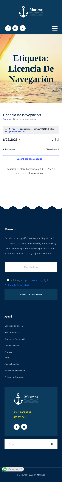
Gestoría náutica (12, 332)
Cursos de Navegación (15, 339)
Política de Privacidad (17, 285)
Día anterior (10, 149)
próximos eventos (17, 131)
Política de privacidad (15, 370)
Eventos (7, 119)
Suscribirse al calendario (29, 158)
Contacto (9, 352)
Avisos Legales (12, 364)
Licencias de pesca (14, 326)
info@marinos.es (36, 173)
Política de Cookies (14, 377)
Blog (7, 357)
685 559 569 (20, 417)
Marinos (41, 475)
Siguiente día (51, 149)
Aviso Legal (38, 280)
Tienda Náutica (12, 345)
